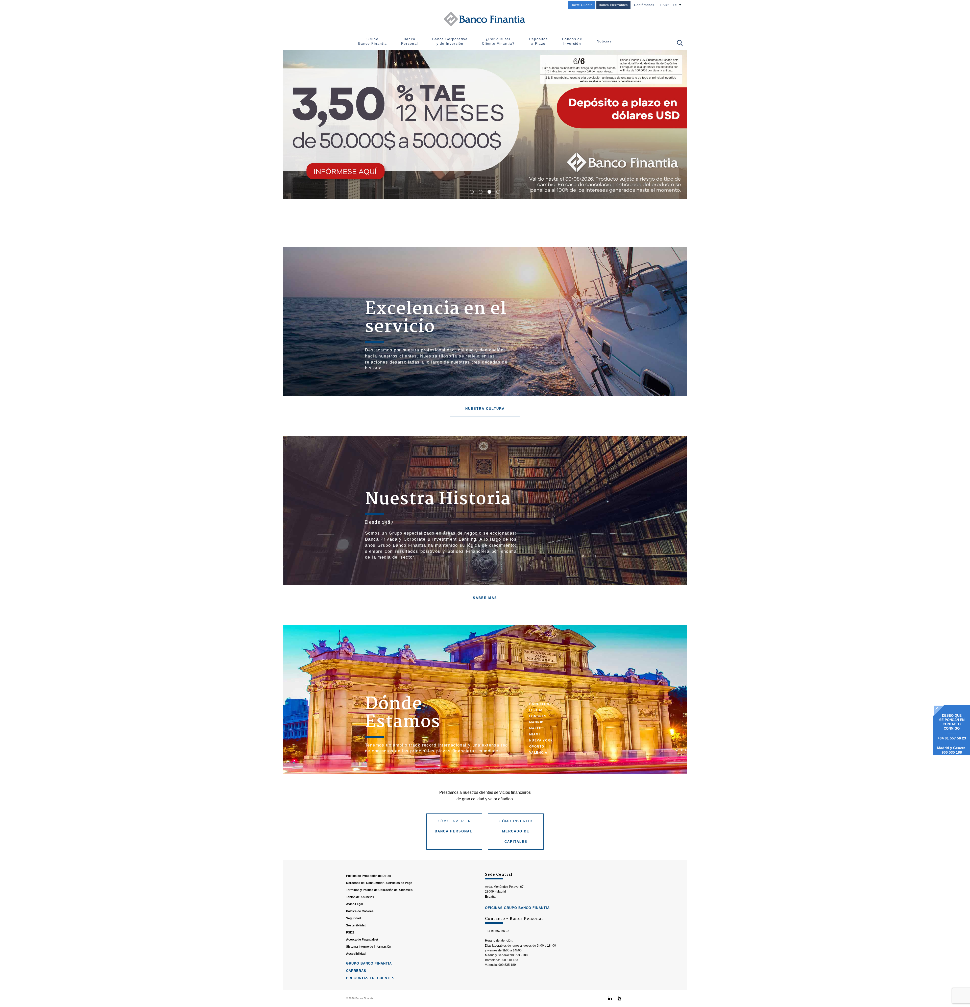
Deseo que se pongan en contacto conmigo (951, 722)
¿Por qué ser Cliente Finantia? (498, 41)
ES (675, 5)
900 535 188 (952, 752)
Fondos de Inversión (572, 41)
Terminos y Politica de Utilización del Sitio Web (379, 890)
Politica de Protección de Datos (368, 876)
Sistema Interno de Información (368, 946)
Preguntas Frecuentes (370, 978)
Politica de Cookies (360, 911)
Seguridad (353, 918)
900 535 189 (507, 965)
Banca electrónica (613, 5)
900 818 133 (509, 960)
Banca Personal (409, 41)
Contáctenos (644, 5)
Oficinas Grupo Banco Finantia (517, 907)
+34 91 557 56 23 (952, 738)
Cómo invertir (454, 826)
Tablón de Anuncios (360, 897)
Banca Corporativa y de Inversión (450, 41)
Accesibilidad (356, 953)
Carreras (356, 970)
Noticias (604, 41)
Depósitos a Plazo (538, 41)
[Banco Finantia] (485, 19)
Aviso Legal (354, 904)
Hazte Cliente (582, 5)
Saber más (485, 598)
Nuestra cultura (485, 409)
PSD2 (664, 5)
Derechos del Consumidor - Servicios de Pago (379, 883)
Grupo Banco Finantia (372, 41)
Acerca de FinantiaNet (362, 939)
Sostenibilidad (356, 925)
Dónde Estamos (402, 714)
